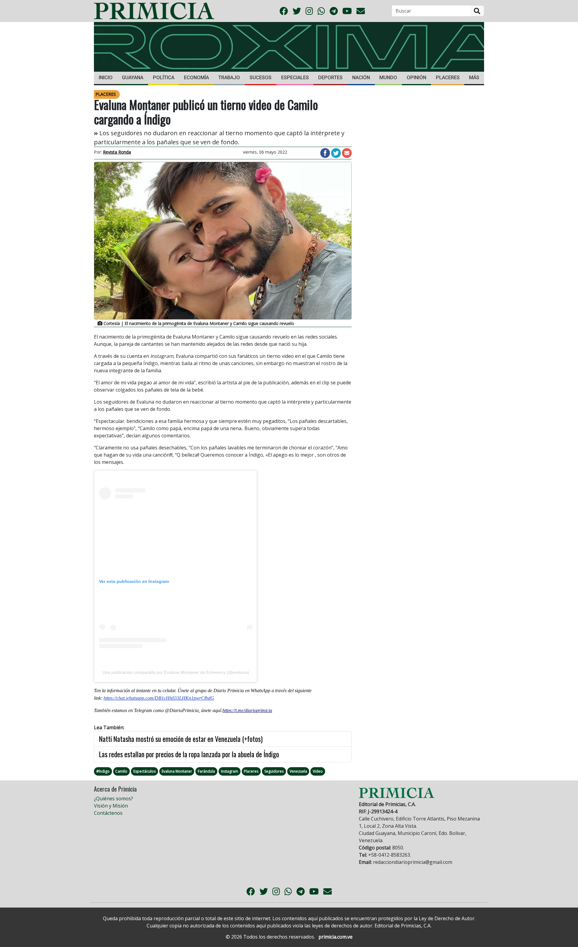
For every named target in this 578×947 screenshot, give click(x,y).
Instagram (229, 771)
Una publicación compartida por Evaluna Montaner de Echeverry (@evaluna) (175, 672)
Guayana (132, 77)
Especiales (295, 77)
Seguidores (274, 771)
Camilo (121, 771)
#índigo (103, 771)
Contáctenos (108, 813)
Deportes (330, 77)
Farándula (206, 771)
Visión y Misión (111, 805)
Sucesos (261, 77)
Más (474, 77)
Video (318, 771)
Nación (361, 77)
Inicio (106, 77)
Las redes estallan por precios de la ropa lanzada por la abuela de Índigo (189, 754)
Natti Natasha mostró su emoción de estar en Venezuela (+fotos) (181, 739)
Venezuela (298, 771)
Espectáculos (144, 771)
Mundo (388, 77)
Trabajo (229, 77)
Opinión (416, 77)
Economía (196, 77)
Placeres (448, 77)
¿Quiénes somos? (113, 798)
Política (163, 77)
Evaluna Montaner (177, 771)
